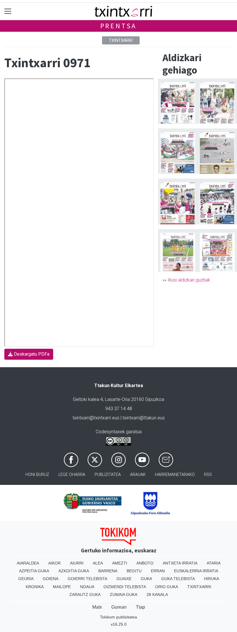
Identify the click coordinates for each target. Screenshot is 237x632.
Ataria (214, 563)
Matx (97, 607)
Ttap (140, 607)
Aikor (54, 563)
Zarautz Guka (85, 594)
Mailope (62, 586)
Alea (98, 563)
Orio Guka (166, 586)
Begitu (134, 571)
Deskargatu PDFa (31, 354)
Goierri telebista (87, 578)
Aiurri (77, 563)
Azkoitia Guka (73, 571)
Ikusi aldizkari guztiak (189, 280)
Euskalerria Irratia (196, 571)
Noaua (87, 586)
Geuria (26, 578)
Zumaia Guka (123, 594)
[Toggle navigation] (8, 11)
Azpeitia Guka (34, 571)
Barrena (107, 571)
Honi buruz (37, 474)
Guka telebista (178, 578)
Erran (158, 571)
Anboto (144, 563)
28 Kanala (157, 594)
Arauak (138, 474)
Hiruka (211, 578)
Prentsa (118, 25)
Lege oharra (71, 474)
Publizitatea (108, 474)
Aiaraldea (28, 563)
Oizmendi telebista (124, 586)
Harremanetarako (175, 474)
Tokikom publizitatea (118, 617)
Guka (146, 578)
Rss (208, 474)
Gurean (119, 607)
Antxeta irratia (180, 563)
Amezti (119, 563)
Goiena (50, 578)
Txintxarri (121, 40)
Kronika (35, 586)
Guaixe (124, 578)
